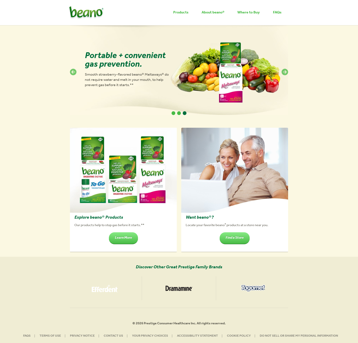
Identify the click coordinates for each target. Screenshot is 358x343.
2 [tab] (179, 113)
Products (181, 13)
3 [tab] (184, 113)
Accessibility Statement (197, 336)
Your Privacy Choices (150, 336)
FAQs (277, 13)
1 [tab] (173, 113)
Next (285, 72)
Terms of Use (50, 336)
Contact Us (113, 336)
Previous (73, 72)
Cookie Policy (239, 336)
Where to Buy (248, 13)
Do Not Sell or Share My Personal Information (299, 336)
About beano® (213, 13)
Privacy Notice (82, 336)
